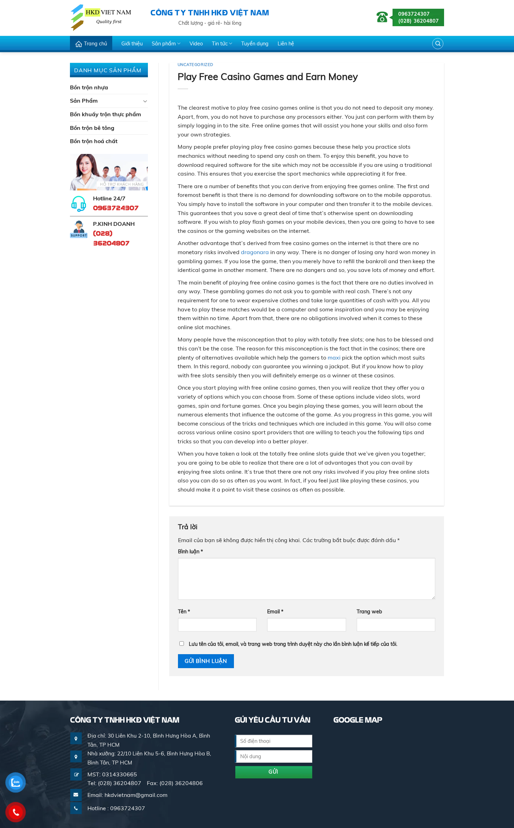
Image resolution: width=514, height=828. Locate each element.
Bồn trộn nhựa (89, 87)
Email (275, 611)
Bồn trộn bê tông (92, 127)
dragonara (255, 252)
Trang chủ (95, 43)
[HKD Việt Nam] (105, 17)
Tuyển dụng (255, 43)
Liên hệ (286, 43)
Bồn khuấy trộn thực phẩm (105, 114)
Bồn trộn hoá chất (93, 141)
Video (196, 43)
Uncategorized (195, 64)
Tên (184, 611)
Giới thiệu (132, 43)
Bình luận (190, 551)
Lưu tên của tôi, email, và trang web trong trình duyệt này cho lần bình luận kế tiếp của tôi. (293, 644)
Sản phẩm (164, 43)
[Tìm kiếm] (437, 43)
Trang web (369, 611)
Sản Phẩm (84, 100)
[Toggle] (145, 101)
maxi (334, 357)
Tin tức (220, 43)
